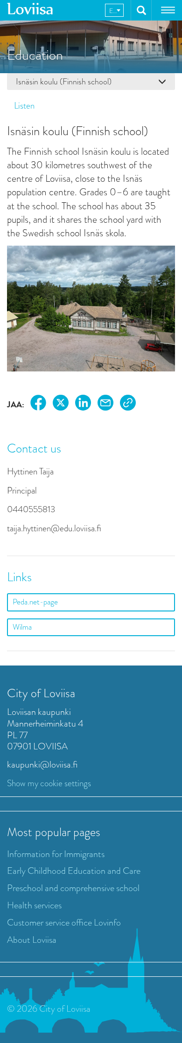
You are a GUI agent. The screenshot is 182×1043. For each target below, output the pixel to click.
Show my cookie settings (49, 783)
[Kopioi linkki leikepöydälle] (128, 404)
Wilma (22, 627)
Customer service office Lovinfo (64, 922)
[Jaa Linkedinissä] (83, 404)
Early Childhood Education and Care (73, 871)
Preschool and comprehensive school (73, 888)
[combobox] (114, 10)
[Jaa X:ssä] (60, 404)
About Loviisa (31, 940)
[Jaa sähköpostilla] (105, 404)
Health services (34, 905)
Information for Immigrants (56, 854)
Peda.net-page (35, 602)
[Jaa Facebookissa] (38, 404)
